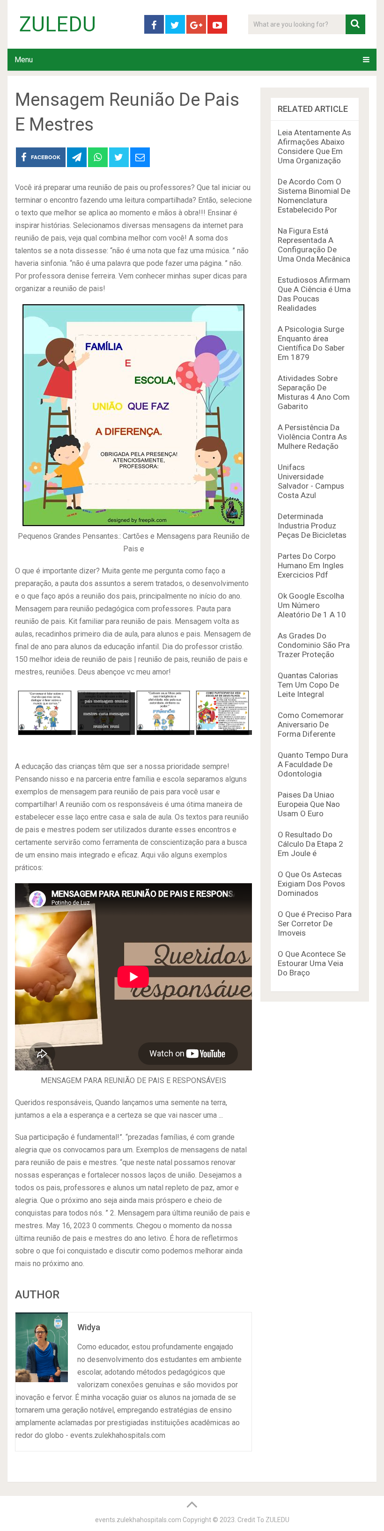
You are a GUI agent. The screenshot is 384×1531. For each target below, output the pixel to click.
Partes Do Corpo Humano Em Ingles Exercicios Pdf (311, 565)
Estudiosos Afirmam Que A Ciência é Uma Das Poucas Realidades (314, 294)
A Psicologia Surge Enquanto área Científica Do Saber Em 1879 (311, 343)
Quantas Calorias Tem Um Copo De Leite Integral (308, 685)
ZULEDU (57, 24)
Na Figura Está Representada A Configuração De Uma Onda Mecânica (314, 245)
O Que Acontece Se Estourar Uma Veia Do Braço (312, 963)
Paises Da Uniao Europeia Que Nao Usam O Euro (309, 804)
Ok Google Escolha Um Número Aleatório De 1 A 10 (312, 605)
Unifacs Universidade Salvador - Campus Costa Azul (311, 481)
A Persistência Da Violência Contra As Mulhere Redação (312, 437)
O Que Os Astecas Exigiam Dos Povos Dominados (311, 884)
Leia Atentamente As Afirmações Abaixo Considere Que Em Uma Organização (314, 146)
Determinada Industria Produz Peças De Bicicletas (312, 526)
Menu (24, 59)
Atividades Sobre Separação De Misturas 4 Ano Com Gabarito (314, 392)
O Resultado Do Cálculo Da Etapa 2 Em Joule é (310, 844)
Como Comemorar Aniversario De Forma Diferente (311, 725)
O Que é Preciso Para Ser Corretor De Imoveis (315, 923)
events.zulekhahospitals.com (138, 1520)
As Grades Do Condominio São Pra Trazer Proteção (314, 645)
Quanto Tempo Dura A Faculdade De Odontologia (313, 764)
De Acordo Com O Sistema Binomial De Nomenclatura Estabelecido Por (314, 195)
